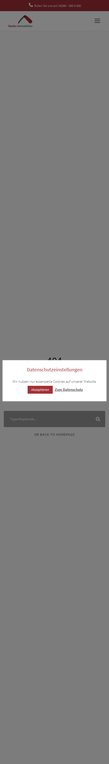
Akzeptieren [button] (40, 389)
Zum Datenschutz (69, 389)
